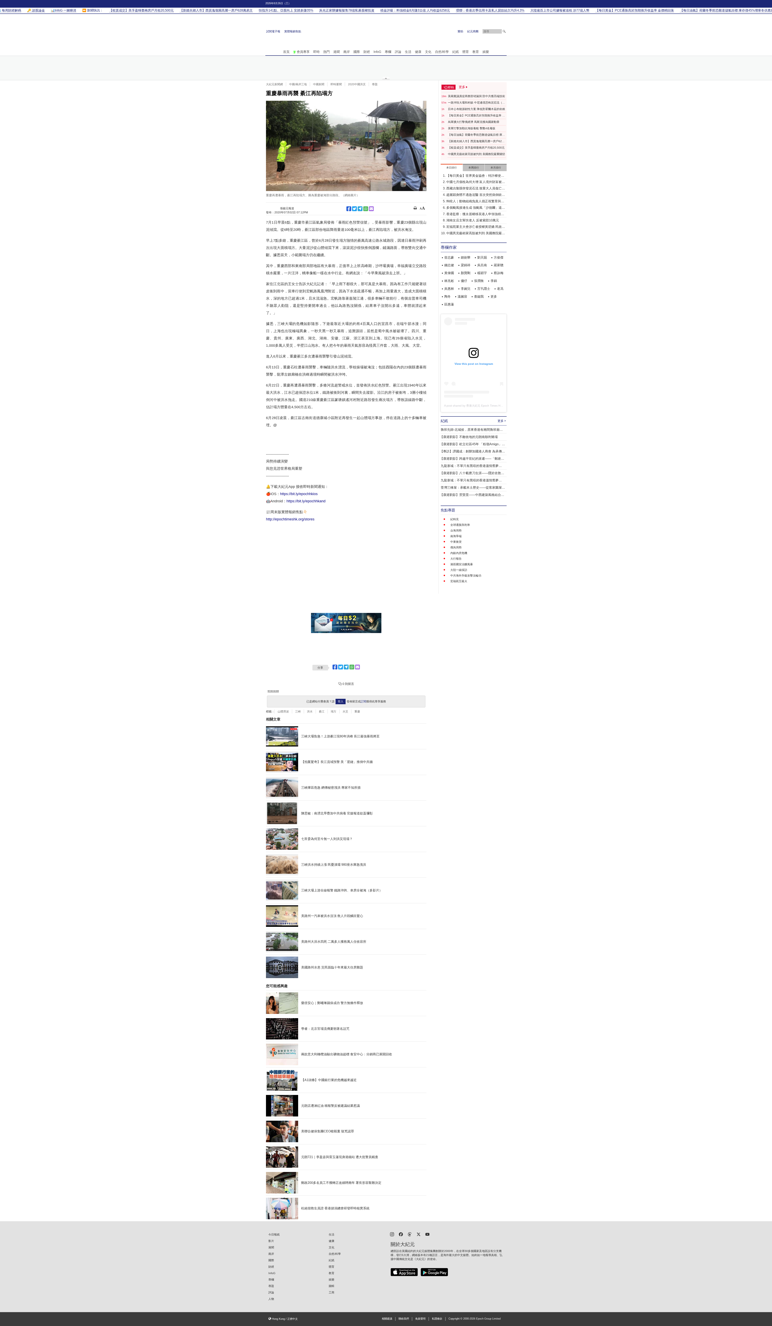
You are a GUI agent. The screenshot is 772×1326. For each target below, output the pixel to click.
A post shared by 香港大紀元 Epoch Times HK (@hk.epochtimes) (485, 405)
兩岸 (346, 51)
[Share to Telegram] (360, 208)
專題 (375, 84)
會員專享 (303, 51)
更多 (494, 296)
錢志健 (449, 265)
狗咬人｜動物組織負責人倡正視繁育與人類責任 (475, 201)
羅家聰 (498, 265)
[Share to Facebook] (348, 208)
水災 (345, 711)
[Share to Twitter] (354, 208)
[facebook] (401, 1234)
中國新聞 (318, 84)
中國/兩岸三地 (298, 84)
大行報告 (456, 558)
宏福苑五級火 (458, 581)
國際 (356, 51)
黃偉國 (449, 273)
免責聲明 (420, 1318)
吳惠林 (449, 288)
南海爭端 (456, 536)
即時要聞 (336, 84)
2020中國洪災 (357, 84)
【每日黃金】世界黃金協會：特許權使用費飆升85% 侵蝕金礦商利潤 (475, 176)
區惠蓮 (449, 304)
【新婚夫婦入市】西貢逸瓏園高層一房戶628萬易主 (475, 141)
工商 (331, 1292)
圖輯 (331, 1286)
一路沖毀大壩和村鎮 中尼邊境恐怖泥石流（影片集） (476, 103)
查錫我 (479, 296)
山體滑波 (283, 711)
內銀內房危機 (458, 553)
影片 (271, 1241)
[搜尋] (504, 31)
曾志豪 (449, 257)
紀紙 (455, 51)
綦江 (321, 711)
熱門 (326, 51)
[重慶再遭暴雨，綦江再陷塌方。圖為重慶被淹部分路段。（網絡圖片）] (346, 146)
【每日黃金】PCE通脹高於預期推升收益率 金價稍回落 (476, 115)
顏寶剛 (465, 273)
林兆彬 (449, 281)
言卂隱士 (483, 288)
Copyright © (456, 1318)
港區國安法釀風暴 (461, 564)
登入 (340, 701)
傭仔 (464, 281)
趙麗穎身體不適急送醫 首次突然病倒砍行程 (475, 195)
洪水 (310, 711)
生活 (408, 51)
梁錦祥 (465, 265)
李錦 (494, 281)
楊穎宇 (482, 273)
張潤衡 (479, 281)
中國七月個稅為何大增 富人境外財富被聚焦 (475, 182)
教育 (475, 51)
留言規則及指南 (273, 691)
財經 (366, 51)
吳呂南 (482, 265)
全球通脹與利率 (460, 524)
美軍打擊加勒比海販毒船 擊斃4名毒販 (471, 128)
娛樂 (485, 51)
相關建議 (387, 1318)
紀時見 (454, 519)
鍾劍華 (465, 257)
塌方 (333, 711)
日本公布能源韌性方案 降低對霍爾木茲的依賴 (476, 109)
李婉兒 (465, 288)
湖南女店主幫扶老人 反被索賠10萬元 (472, 220)
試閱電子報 (273, 31)
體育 (465, 51)
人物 (271, 1298)
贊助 (460, 31)
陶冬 (447, 296)
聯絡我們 (403, 1318)
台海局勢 (456, 530)
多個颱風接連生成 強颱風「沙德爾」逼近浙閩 (475, 208)
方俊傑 (498, 257)
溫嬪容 (462, 296)
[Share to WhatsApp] (365, 208)
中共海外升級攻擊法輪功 (465, 575)
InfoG (377, 51)
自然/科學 (442, 51)
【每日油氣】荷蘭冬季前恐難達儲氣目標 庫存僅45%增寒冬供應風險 (476, 135)
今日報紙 (274, 1234)
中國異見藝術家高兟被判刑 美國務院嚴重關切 (476, 154)
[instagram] (392, 1234)
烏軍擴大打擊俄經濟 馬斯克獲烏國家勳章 (473, 121)
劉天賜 (482, 257)
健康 (418, 51)
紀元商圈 (472, 31)
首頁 (286, 51)
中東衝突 (456, 541)
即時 (316, 51)
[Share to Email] (371, 208)
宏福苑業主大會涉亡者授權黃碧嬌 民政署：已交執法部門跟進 (474, 227)
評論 (398, 51)
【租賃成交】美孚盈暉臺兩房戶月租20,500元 (476, 147)
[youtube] (427, 1234)
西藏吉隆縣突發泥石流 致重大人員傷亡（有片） (474, 189)
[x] (419, 1234)
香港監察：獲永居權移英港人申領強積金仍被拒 (475, 214)
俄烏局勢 (456, 547)
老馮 (500, 288)
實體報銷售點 (292, 31)
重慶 (357, 711)
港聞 (336, 51)
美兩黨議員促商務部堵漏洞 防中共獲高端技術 (476, 96)
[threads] (410, 1234)
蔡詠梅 (498, 273)
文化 (428, 51)
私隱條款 (437, 1318)
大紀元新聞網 (274, 84)
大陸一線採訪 (458, 570)
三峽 (298, 711)
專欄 (388, 51)
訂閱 (363, 701)
